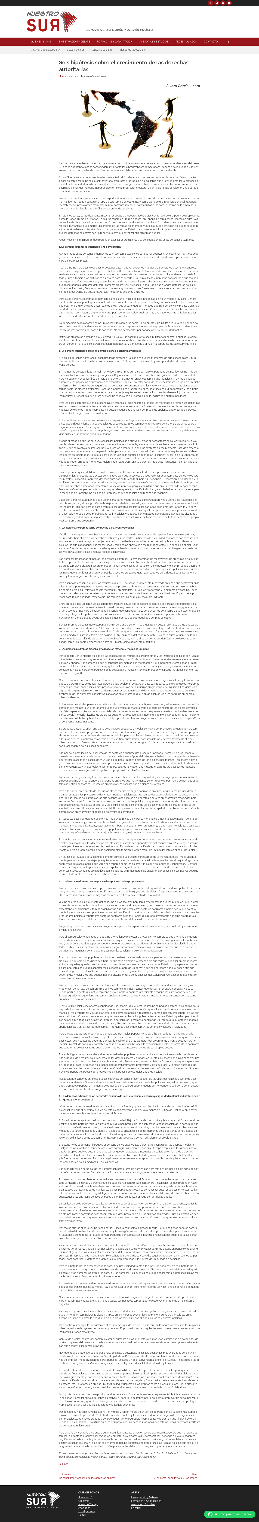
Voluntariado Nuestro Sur (45, 49)
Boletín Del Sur (75, 49)
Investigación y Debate (144, 1497)
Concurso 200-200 (102, 49)
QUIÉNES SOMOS (41, 41)
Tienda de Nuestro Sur (133, 49)
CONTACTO (211, 41)
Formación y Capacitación (146, 1500)
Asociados (84, 1507)
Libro (65, 1464)
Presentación (85, 1497)
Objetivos (83, 1500)
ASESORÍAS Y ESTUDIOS (154, 41)
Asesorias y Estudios (143, 1504)
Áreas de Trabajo (88, 1504)
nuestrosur (68, 76)
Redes (82, 1514)
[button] (229, 1514)
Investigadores (86, 1511)
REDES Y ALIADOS (186, 41)
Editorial (136, 1507)
